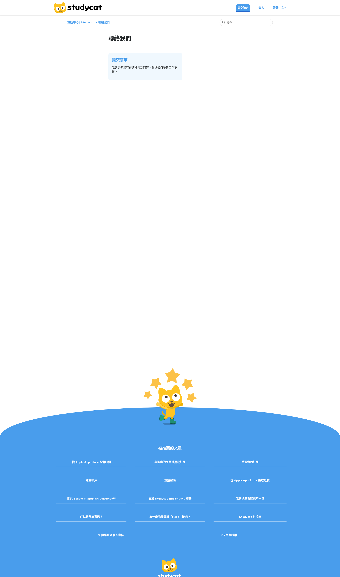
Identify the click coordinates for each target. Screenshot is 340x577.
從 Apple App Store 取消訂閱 (91, 462)
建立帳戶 (91, 480)
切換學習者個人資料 (111, 535)
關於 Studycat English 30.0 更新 (170, 498)
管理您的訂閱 (250, 462)
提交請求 (243, 8)
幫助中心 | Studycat (80, 22)
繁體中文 (278, 7)
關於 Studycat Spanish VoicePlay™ (91, 498)
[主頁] (78, 7)
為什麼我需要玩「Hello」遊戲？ (170, 517)
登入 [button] (261, 8)
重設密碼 (170, 480)
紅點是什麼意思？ (91, 517)
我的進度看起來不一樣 (250, 498)
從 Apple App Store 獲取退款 (250, 480)
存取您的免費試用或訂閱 (170, 462)
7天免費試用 (229, 535)
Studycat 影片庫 (250, 517)
